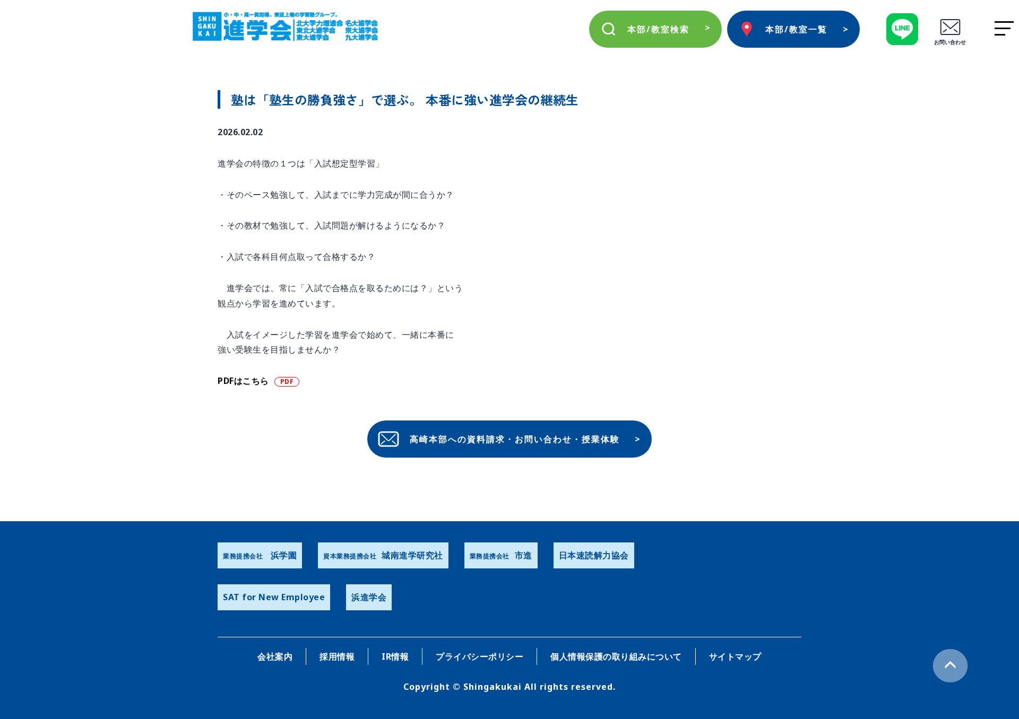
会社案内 (274, 656)
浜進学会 (368, 597)
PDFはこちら (243, 381)
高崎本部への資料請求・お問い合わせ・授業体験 (515, 439)
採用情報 (337, 656)
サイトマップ (735, 656)
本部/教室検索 (658, 29)
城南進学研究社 (383, 555)
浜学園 (260, 555)
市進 (501, 555)
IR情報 (395, 656)
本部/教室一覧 (796, 29)
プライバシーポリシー (479, 656)
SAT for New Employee (274, 597)
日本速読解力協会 (594, 555)
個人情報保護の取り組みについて (616, 656)
